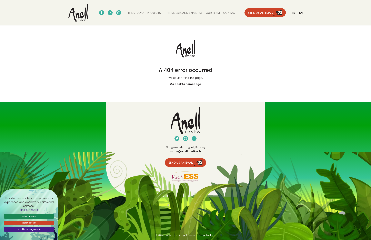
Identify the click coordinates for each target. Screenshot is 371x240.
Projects (154, 13)
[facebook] (101, 12)
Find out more (29, 210)
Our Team (213, 13)
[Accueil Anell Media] (78, 12)
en (301, 13)
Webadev (171, 235)
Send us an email (181, 163)
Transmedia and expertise (183, 13)
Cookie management (29, 229)
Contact (230, 13)
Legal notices (208, 235)
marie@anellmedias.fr (185, 151)
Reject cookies (29, 222)
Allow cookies (29, 216)
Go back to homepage (185, 84)
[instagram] (118, 12)
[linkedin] (110, 12)
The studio (136, 13)
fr (293, 13)
